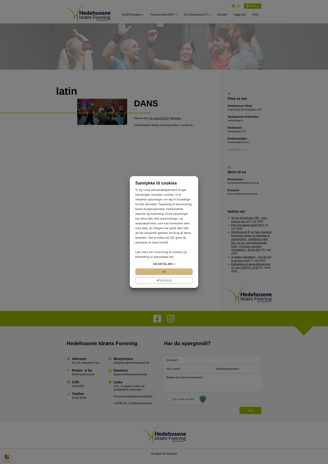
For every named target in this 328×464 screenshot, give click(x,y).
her (171, 256)
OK (164, 271)
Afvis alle (164, 280)
